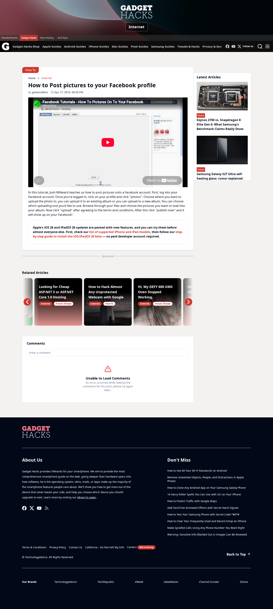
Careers (140, 547)
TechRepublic (106, 582)
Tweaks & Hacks (188, 46)
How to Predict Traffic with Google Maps (192, 501)
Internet (136, 26)
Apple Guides (52, 46)
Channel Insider (209, 582)
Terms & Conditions (34, 547)
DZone (244, 582)
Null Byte (63, 37)
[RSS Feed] (46, 508)
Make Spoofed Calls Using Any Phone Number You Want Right (206, 528)
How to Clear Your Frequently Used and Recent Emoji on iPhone (206, 521)
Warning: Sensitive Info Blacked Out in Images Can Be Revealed (207, 534)
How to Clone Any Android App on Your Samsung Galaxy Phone (206, 487)
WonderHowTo (9, 37)
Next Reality (47, 37)
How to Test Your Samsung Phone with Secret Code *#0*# (203, 514)
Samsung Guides (162, 46)
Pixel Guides (139, 46)
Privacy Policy (57, 547)
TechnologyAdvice (65, 582)
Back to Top (236, 554)
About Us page (86, 497)
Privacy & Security (215, 46)
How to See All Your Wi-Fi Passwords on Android (197, 470)
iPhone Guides (99, 46)
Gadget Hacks (28, 37)
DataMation (171, 582)
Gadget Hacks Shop (26, 46)
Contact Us (75, 547)
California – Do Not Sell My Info (104, 547)
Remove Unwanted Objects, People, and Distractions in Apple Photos (205, 479)
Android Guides (75, 46)
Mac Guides (120, 46)
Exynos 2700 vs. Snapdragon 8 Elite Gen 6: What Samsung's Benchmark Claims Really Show (220, 124)
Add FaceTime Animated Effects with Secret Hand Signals (203, 507)
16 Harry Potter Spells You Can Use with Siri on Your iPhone (204, 494)
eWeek (139, 582)
